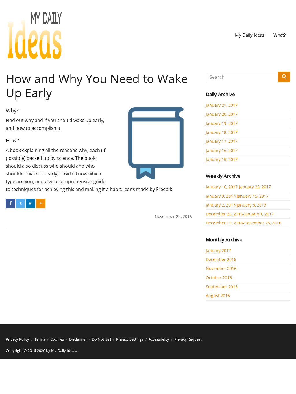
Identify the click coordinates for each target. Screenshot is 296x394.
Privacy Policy (17, 339)
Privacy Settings (129, 339)
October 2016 (219, 277)
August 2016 (218, 295)
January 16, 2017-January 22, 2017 (238, 187)
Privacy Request (188, 339)
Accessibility (159, 339)
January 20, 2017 (222, 114)
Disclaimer (78, 339)
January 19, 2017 (222, 123)
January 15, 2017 (222, 159)
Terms (39, 339)
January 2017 (218, 250)
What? (279, 35)
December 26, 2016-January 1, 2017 (240, 214)
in (30, 203)
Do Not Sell (101, 339)
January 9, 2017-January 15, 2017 (237, 196)
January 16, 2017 (222, 150)
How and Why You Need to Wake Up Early (97, 85)
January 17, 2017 (222, 141)
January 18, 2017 (222, 132)
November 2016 (221, 268)
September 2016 (222, 286)
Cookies (57, 339)
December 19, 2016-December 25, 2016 (243, 223)
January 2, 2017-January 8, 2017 (236, 205)
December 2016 (221, 259)
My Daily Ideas (249, 35)
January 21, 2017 (222, 105)
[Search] (284, 77)
